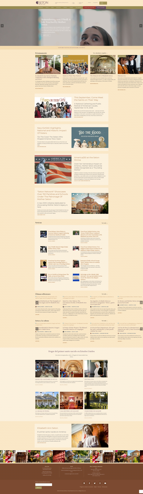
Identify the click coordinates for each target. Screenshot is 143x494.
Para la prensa (104, 486)
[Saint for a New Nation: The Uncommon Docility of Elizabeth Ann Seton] (75, 297)
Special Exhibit (101, 7)
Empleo (95, 486)
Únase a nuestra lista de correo (42, 482)
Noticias (58, 7)
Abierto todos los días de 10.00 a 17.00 (61, 3)
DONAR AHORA (101, 3)
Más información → (39, 88)
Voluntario (79, 7)
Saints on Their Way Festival (72, 76)
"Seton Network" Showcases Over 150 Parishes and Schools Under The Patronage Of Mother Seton (52, 195)
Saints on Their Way (89, 7)
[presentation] (2, 26)
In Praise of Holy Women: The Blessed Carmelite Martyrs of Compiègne (75, 328)
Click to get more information (82, 180)
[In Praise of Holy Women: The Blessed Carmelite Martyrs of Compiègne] (75, 324)
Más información (78, 117)
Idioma (89, 2)
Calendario (95, 2)
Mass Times (73, 3)
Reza (52, 7)
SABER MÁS (46, 35)
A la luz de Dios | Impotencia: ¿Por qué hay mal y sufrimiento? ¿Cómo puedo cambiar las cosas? (102, 329)
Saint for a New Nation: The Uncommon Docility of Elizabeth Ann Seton (74, 302)
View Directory (41, 214)
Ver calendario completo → (100, 53)
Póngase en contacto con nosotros (86, 486)
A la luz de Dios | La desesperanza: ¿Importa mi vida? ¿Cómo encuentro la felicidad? (130, 329)
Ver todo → (105, 223)
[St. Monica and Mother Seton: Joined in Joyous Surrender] (130, 297)
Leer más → (37, 314)
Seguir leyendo (84, 242)
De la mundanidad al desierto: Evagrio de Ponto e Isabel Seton (47, 328)
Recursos (99, 486)
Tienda (65, 7)
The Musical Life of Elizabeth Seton (101, 76)
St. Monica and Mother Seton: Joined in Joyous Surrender (130, 302)
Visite (47, 7)
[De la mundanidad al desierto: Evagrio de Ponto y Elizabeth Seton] (48, 324)
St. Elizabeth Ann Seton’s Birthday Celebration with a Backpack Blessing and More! (47, 77)
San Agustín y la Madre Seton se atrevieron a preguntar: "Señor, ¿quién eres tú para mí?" (102, 302)
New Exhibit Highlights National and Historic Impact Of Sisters (52, 130)
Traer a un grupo (81, 3)
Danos (71, 7)
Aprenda (40, 7)
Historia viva (122, 76)
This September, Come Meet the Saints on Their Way (88, 98)
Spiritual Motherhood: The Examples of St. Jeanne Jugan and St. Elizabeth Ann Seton (47, 302)
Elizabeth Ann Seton (47, 428)
